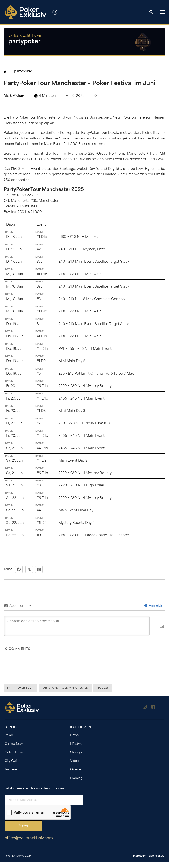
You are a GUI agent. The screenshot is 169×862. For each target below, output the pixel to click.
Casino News (14, 744)
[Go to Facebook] (153, 708)
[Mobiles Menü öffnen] (162, 12)
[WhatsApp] (39, 569)
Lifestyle (76, 744)
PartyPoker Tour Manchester (65, 688)
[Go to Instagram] (145, 708)
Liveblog (76, 778)
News (74, 735)
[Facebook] (19, 569)
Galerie (75, 769)
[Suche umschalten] (151, 12)
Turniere (11, 769)
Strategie (77, 752)
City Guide (12, 761)
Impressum (139, 856)
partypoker (23, 71)
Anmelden (156, 605)
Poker (9, 735)
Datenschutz (156, 856)
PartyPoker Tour (20, 688)
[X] (29, 569)
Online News (14, 752)
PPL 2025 (102, 688)
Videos (75, 761)
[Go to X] (162, 708)
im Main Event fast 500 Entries (64, 144)
